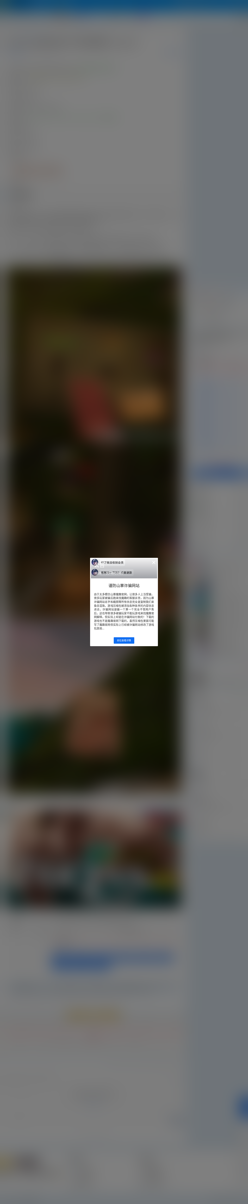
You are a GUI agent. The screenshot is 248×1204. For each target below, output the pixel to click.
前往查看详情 (124, 640)
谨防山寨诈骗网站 (124, 585)
